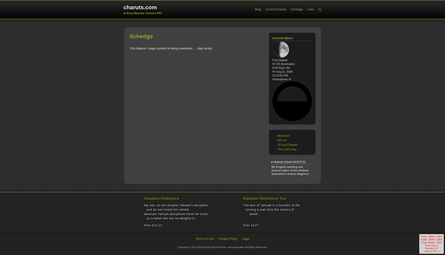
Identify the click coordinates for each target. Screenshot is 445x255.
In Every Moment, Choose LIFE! (142, 13)
